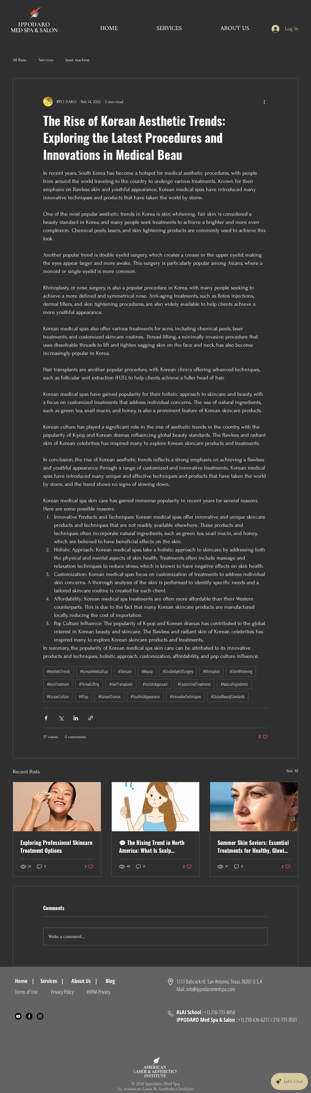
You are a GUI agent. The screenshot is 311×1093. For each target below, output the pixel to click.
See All (292, 770)
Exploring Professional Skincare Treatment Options (56, 846)
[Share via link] (91, 718)
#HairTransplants (120, 684)
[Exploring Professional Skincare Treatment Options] (57, 806)
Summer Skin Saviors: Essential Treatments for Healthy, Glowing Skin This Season (253, 846)
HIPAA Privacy (98, 991)
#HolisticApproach (155, 684)
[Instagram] (40, 1016)
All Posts (19, 60)
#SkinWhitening (241, 671)
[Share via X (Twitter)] (61, 718)
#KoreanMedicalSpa (94, 671)
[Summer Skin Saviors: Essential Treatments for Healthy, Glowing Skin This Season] (254, 806)
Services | (52, 980)
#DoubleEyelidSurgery (178, 671)
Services (46, 60)
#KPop (83, 696)
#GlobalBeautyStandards (227, 696)
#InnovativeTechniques (185, 696)
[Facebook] (29, 1016)
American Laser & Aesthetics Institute (158, 1088)
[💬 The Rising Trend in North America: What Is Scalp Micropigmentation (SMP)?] (156, 806)
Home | (24, 980)
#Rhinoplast (211, 671)
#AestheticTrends (58, 671)
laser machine (78, 60)
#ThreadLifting (89, 684)
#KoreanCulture (58, 696)
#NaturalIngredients (234, 684)
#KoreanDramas (109, 696)
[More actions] (264, 101)
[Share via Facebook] (46, 718)
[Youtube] (18, 1016)
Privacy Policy (62, 991)
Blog (113, 980)
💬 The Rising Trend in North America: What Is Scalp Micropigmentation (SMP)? (151, 846)
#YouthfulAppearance (145, 696)
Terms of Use (26, 991)
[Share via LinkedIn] (76, 718)
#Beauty (147, 671)
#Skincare (125, 671)
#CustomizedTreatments (194, 684)
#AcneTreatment (58, 684)
